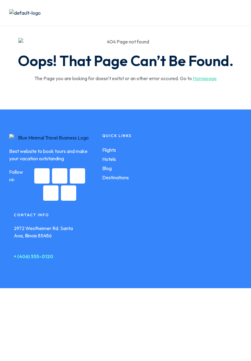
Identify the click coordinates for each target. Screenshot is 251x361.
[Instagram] (77, 176)
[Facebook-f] (42, 176)
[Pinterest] (50, 193)
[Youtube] (68, 193)
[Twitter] (59, 176)
